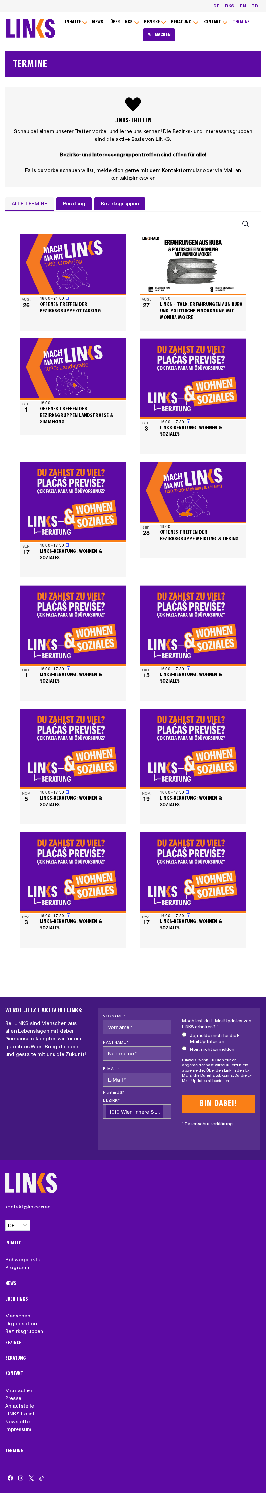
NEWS (97, 22)
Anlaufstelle (19, 1406)
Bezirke (13, 1343)
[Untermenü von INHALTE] (75, 22)
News (11, 1283)
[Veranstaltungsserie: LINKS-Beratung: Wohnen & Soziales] (188, 421)
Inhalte (13, 1243)
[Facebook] (10, 1478)
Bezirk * (111, 1100)
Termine (14, 1450)
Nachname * (115, 1042)
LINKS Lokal (19, 1413)
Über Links (16, 1299)
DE (216, 5)
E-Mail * (111, 1068)
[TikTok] (41, 1478)
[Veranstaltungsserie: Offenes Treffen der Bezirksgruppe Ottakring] (68, 298)
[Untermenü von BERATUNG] (184, 22)
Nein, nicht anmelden (212, 1049)
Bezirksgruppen (24, 1331)
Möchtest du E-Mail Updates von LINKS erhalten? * (216, 1023)
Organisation (21, 1323)
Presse (13, 1398)
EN (243, 5)
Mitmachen (18, 1390)
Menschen (17, 1315)
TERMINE (241, 22)
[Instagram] (21, 1478)
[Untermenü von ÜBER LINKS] (124, 22)
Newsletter (18, 1421)
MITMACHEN (159, 34)
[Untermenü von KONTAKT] (214, 22)
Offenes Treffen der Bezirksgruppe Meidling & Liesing (199, 535)
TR (254, 5)
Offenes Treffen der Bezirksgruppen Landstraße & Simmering (76, 415)
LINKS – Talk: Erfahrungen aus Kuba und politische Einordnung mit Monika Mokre (201, 310)
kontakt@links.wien (28, 1206)
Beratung (15, 1358)
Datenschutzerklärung (209, 1123)
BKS (229, 5)
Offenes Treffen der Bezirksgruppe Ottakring (70, 307)
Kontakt (14, 1373)
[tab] (29, 204)
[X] (31, 1478)
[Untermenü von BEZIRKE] (154, 22)
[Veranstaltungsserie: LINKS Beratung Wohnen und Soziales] (68, 545)
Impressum (18, 1429)
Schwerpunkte (22, 1259)
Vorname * (114, 1016)
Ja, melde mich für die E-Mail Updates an (215, 1038)
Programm (18, 1267)
